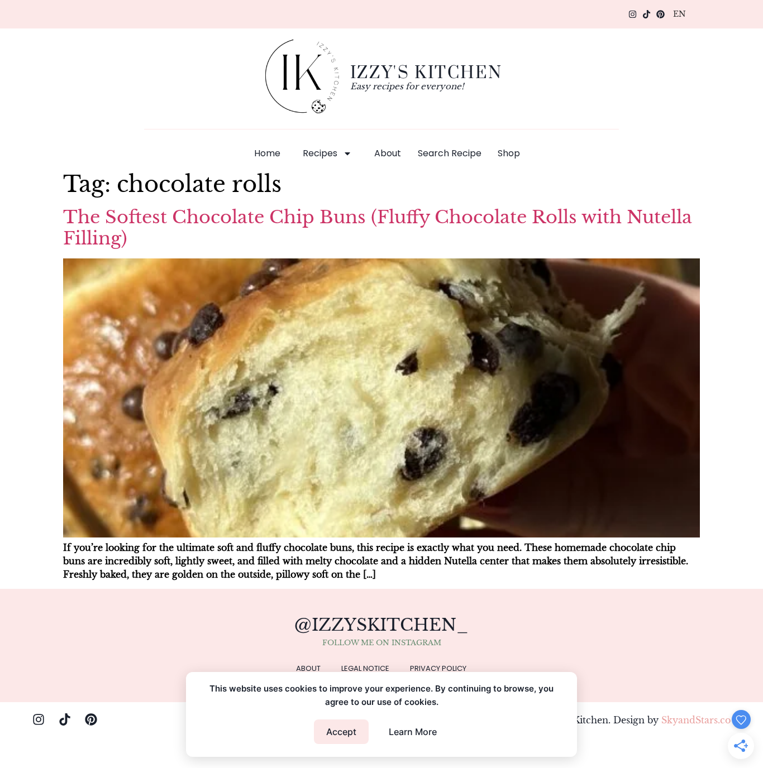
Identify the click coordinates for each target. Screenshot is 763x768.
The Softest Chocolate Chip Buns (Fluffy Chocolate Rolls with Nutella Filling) (377, 227)
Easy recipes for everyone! (407, 86)
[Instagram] (632, 14)
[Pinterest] (660, 14)
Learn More (413, 731)
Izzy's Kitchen (426, 72)
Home (267, 153)
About (387, 153)
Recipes (320, 153)
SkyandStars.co (696, 720)
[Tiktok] (646, 14)
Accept (341, 731)
